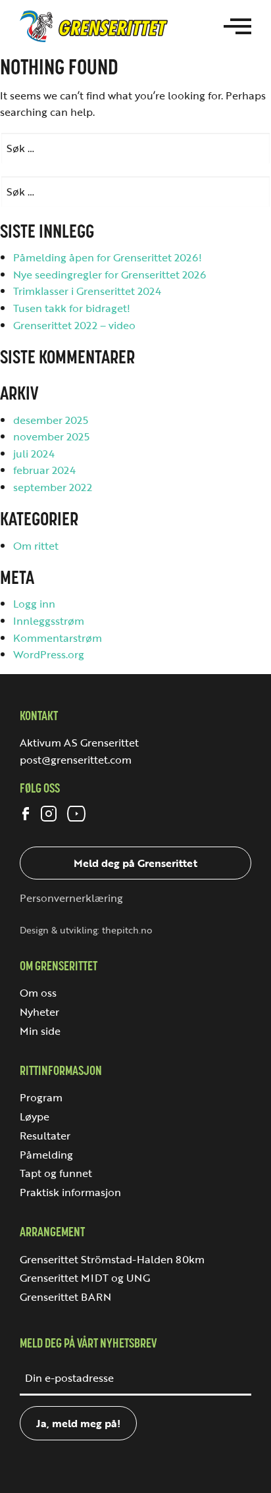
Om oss (38, 993)
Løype (34, 1116)
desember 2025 (50, 420)
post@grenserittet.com (76, 760)
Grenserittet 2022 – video (74, 325)
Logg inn (34, 604)
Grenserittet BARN (65, 1297)
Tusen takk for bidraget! (71, 308)
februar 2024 (44, 470)
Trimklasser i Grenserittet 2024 (87, 291)
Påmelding (46, 1155)
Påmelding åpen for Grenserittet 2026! (107, 257)
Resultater (45, 1135)
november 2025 (51, 436)
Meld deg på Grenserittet (135, 863)
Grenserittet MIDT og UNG (85, 1278)
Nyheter (39, 1012)
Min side (40, 1031)
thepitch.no (127, 930)
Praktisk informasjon (70, 1192)
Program (41, 1097)
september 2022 (52, 487)
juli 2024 (34, 453)
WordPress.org (48, 654)
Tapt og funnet (56, 1173)
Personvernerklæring (71, 898)
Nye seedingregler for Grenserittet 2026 (109, 274)
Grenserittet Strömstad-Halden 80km (112, 1259)
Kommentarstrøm (57, 638)
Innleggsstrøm (48, 621)
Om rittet (36, 546)
